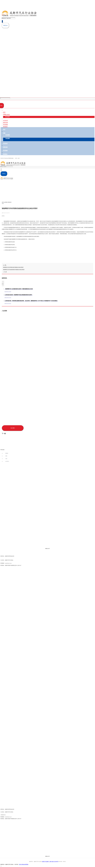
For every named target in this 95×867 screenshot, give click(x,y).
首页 (3, 193)
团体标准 (11, 193)
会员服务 (7, 193)
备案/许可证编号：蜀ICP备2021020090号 (50, 861)
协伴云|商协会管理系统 (23, 864)
